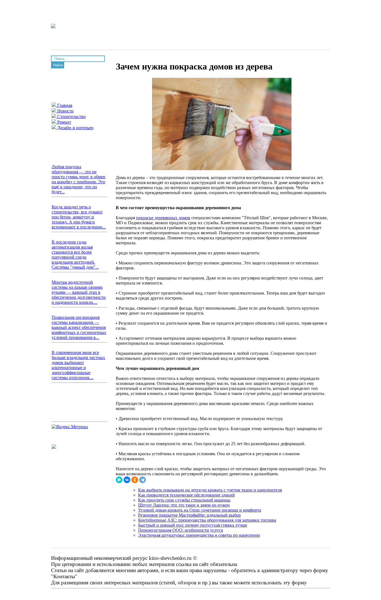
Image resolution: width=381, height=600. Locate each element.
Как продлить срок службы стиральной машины (184, 500)
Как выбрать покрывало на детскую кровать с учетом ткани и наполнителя (210, 490)
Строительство (71, 116)
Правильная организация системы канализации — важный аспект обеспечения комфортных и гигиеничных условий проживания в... (79, 327)
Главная (64, 105)
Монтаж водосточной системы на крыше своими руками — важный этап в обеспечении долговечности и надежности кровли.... (79, 292)
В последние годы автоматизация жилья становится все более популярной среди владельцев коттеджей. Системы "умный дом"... (75, 254)
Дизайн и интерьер (74, 127)
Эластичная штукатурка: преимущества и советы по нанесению (199, 535)
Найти (58, 65)
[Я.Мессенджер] (119, 479)
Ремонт (63, 122)
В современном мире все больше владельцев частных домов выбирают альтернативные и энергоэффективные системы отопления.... (78, 365)
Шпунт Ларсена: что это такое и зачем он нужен (184, 505)
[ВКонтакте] (127, 479)
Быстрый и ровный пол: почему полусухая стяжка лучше (192, 525)
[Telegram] (142, 479)
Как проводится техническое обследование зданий (186, 495)
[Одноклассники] (134, 479)
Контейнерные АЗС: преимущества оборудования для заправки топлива (207, 520)
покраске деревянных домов (163, 217)
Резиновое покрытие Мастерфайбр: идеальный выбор (189, 515)
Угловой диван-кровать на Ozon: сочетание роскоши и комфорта (199, 510)
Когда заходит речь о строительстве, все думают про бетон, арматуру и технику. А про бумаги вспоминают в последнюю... (79, 216)
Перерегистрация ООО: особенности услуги (180, 530)
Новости (65, 111)
